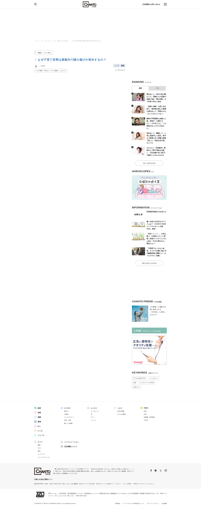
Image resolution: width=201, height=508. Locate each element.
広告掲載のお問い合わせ (151, 4)
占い (39, 426)
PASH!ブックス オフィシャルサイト (144, 483)
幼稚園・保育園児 (149, 417)
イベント (93, 420)
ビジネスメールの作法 (147, 382)
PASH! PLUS (57, 483)
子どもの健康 (121, 414)
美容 (39, 451)
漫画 (39, 422)
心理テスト (136, 387)
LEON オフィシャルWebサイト (105, 483)
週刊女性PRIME (38, 483)
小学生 (146, 420)
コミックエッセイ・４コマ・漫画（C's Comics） (55, 41)
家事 (39, 445)
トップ (36, 41)
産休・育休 (67, 420)
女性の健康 (120, 411)
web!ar (46, 483)
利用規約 (117, 503)
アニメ (93, 417)
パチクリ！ (118, 483)
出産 (145, 414)
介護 (134, 382)
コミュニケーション (44, 457)
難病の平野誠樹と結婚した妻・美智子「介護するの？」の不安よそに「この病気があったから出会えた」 (156, 123)
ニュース (41, 435)
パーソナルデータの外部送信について (133, 503)
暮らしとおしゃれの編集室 (70, 483)
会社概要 (164, 503)
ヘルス (119, 408)
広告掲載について (70, 446)
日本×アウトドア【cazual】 (87, 483)
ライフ (40, 442)
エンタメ (94, 408)
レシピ (40, 431)
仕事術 (66, 414)
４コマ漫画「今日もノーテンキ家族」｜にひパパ (50, 70)
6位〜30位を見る (149, 163)
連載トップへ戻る (44, 53)
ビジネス (67, 408)
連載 (39, 417)
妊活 (145, 411)
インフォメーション (71, 442)
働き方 (66, 411)
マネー (40, 448)
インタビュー (154, 378)
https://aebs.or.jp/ (81, 496)
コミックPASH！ (127, 483)
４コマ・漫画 (119, 66)
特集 (39, 413)
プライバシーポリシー (153, 503)
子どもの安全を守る (139, 378)
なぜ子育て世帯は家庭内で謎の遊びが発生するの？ (86, 41)
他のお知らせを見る (149, 263)
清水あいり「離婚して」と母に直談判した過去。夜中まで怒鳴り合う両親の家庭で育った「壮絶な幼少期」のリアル (156, 138)
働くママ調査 (68, 423)
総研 (39, 408)
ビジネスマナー (69, 417)
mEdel (51, 483)
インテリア (41, 454)
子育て (146, 408)
